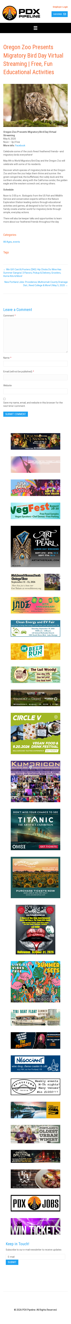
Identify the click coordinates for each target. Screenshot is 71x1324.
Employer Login (60, 7)
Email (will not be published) (18, 371)
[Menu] (35, 27)
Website (7, 385)
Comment (9, 315)
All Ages (7, 241)
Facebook (20, 145)
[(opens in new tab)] (35, 441)
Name (7, 357)
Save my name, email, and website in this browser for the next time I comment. (33, 404)
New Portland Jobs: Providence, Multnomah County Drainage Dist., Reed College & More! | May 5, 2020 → (36, 284)
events (16, 241)
